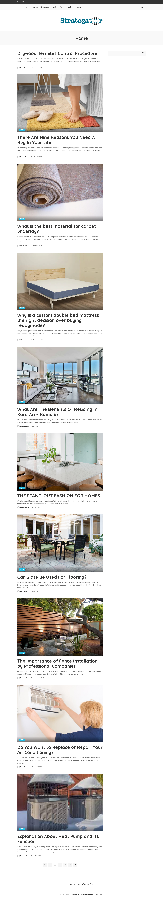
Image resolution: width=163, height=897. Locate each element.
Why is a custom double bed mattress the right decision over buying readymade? (58, 320)
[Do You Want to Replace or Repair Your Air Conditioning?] (60, 713)
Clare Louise (24, 245)
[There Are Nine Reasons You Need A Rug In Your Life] (60, 103)
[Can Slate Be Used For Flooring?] (60, 543)
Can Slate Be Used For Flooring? (52, 577)
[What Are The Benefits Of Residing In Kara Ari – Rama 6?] (60, 375)
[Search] (142, 7)
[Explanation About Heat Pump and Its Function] (60, 802)
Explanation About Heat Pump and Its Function (58, 838)
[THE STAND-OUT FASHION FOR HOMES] (60, 462)
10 (70, 865)
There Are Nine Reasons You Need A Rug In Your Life (56, 139)
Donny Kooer (25, 157)
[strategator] (81, 21)
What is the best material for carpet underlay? (56, 228)
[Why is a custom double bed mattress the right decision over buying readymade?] (60, 281)
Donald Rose (24, 678)
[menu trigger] (20, 7)
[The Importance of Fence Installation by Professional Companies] (60, 627)
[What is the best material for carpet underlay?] (60, 192)
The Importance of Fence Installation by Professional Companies (57, 663)
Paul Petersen (25, 68)
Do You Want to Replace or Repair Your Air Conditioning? (60, 749)
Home (22, 129)
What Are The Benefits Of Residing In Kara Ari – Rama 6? (57, 411)
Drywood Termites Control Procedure (57, 53)
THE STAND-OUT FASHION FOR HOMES (58, 495)
